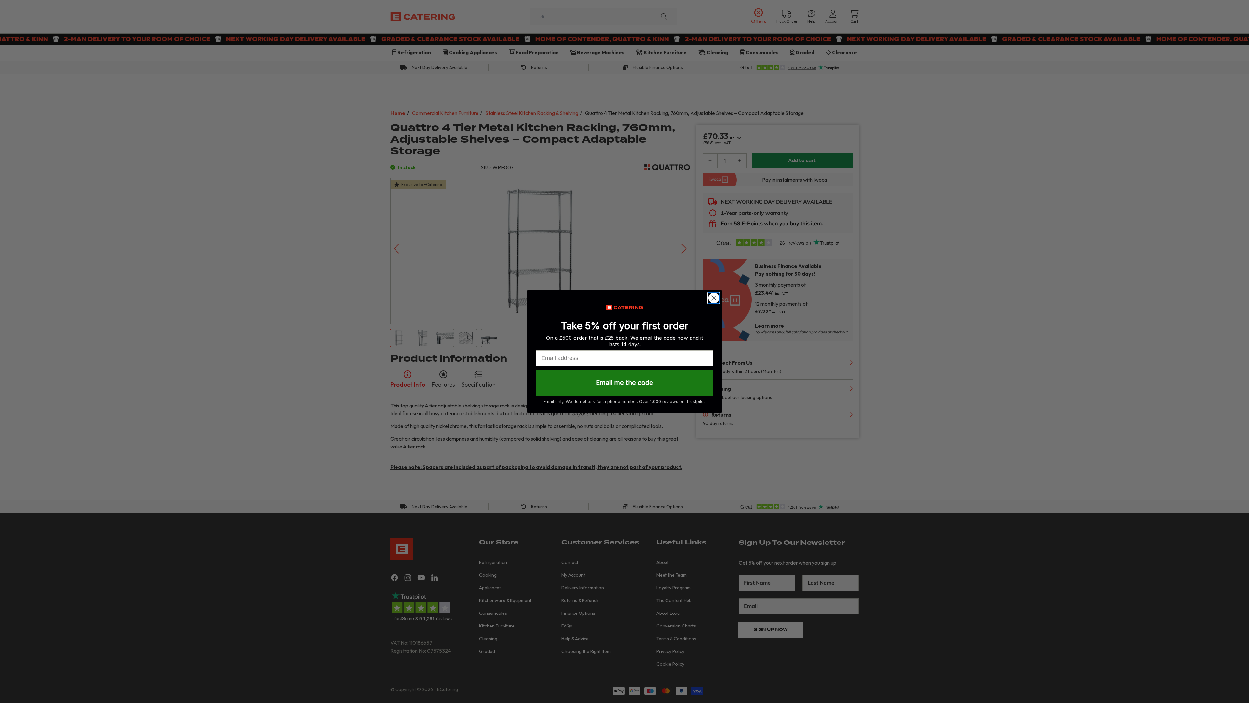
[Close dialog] (713, 298)
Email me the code (624, 383)
